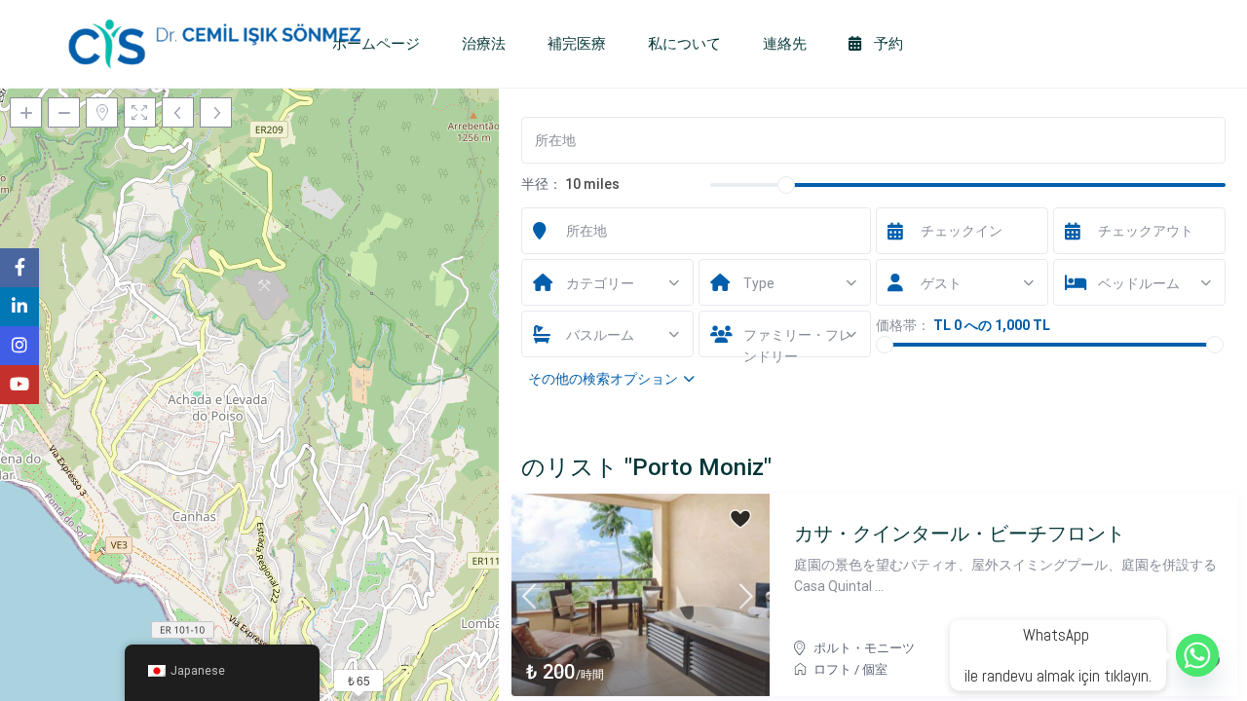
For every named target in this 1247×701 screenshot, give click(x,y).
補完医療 (577, 44)
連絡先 (785, 44)
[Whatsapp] (1197, 655)
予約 (886, 44)
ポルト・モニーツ (864, 648)
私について (684, 44)
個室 (875, 669)
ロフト (832, 669)
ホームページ (376, 44)
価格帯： (903, 325)
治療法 (484, 44)
